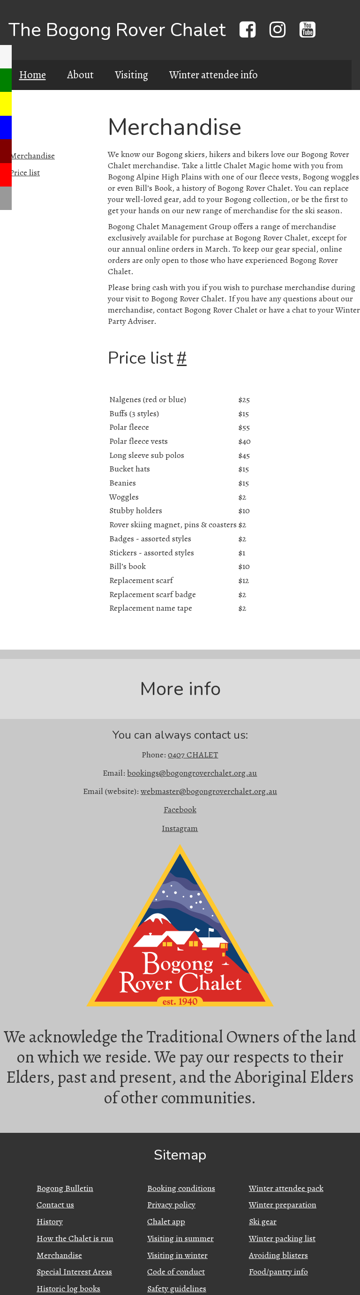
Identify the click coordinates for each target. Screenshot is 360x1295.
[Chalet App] (6, 56)
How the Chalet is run (75, 1238)
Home (32, 74)
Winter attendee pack (286, 1188)
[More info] (6, 198)
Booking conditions (181, 1188)
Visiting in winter (177, 1255)
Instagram (180, 828)
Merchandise (32, 155)
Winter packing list (282, 1238)
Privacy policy (171, 1204)
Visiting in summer (180, 1238)
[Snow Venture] (6, 151)
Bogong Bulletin (65, 1188)
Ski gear (263, 1221)
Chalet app (166, 1221)
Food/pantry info (278, 1271)
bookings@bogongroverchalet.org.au (192, 772)
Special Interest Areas (74, 1271)
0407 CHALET (193, 754)
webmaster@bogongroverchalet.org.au (209, 791)
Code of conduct (176, 1271)
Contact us (55, 1204)
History (50, 1221)
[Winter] (6, 127)
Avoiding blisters (278, 1255)
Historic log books (68, 1288)
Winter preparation (282, 1204)
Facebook (180, 809)
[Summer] (6, 103)
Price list (24, 172)
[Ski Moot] (6, 175)
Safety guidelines (176, 1288)
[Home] (6, 80)
